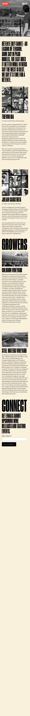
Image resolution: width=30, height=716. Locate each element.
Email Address (7, 436)
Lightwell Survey (7, 230)
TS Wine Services (7, 138)
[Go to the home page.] (5, 3)
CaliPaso (22, 133)
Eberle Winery (13, 133)
